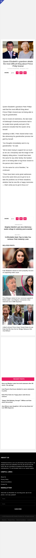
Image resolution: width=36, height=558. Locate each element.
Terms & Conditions (6, 482)
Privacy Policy (4, 479)
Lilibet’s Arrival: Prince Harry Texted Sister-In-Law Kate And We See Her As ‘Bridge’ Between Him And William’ (18, 329)
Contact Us (4, 484)
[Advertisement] (18, 18)
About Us (3, 477)
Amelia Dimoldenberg (14, 68)
